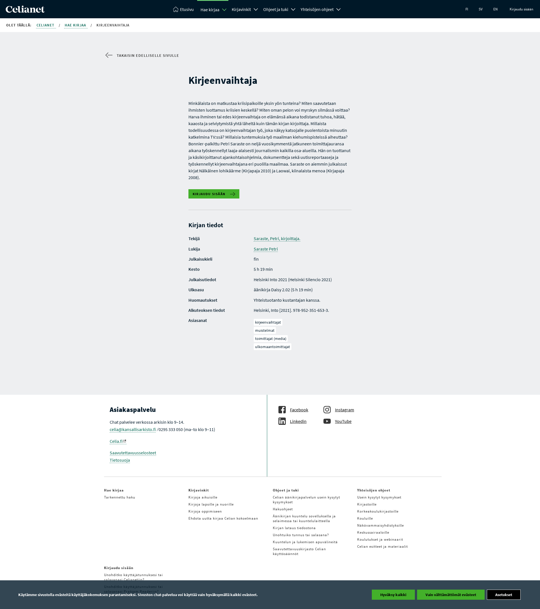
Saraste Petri (266, 249)
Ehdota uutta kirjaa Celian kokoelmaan (223, 518)
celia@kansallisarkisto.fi (133, 429)
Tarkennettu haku (119, 497)
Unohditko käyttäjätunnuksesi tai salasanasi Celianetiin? (133, 577)
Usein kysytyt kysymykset (379, 497)
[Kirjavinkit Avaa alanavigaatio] (256, 8)
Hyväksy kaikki (393, 594)
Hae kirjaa (210, 9)
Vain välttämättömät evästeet (451, 594)
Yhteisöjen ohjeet (317, 9)
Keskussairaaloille (373, 532)
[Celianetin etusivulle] (25, 11)
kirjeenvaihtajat (268, 322)
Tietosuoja (120, 460)
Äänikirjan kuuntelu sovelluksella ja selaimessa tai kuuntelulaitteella (304, 518)
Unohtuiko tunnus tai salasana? (301, 535)
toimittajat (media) (270, 338)
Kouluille (365, 518)
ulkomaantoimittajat (272, 346)
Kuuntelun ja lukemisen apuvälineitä (305, 542)
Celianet (46, 25)
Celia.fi (116, 441)
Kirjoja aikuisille (202, 497)
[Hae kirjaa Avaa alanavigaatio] (224, 9)
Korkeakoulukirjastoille (378, 511)
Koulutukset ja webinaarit (380, 539)
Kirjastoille (367, 504)
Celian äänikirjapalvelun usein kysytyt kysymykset (306, 499)
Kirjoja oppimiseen (205, 511)
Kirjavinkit (241, 9)
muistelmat (264, 330)
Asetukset (503, 594)
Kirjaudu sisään (521, 9)
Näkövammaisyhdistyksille (380, 525)
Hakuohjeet (283, 509)
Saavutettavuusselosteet (133, 452)
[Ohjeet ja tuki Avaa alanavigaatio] (293, 8)
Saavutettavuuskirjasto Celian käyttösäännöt (299, 551)
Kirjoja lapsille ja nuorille (211, 504)
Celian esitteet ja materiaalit (382, 546)
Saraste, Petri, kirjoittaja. (277, 238)
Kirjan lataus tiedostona (294, 527)
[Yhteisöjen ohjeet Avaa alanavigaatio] (339, 8)
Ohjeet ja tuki (275, 9)
